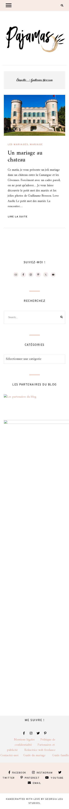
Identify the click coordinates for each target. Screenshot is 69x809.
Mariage (36, 144)
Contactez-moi (11, 755)
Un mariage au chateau (25, 156)
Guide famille (60, 755)
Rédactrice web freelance (43, 750)
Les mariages (18, 144)
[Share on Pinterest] (8, 114)
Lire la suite (18, 216)
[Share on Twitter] (8, 107)
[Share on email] (8, 120)
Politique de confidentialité (35, 742)
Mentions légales (27, 739)
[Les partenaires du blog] (20, 397)
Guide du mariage (37, 755)
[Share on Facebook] (8, 100)
